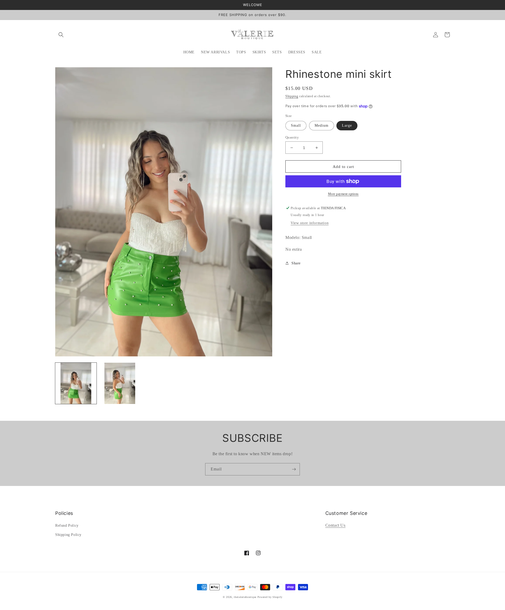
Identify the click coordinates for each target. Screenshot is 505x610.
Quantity (292, 137)
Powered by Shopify (269, 597)
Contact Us (335, 525)
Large (347, 125)
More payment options (343, 194)
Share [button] (296, 263)
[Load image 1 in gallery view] (76, 383)
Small (296, 125)
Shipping (291, 96)
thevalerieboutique (245, 597)
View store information (310, 223)
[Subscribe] (294, 469)
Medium (322, 125)
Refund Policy (67, 525)
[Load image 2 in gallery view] (119, 383)
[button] (61, 34)
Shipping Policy (68, 535)
